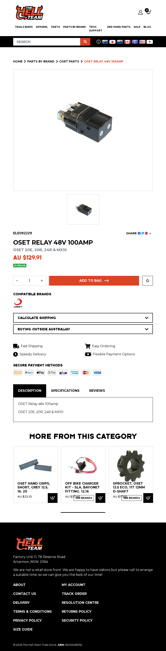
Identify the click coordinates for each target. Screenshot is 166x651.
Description (29, 391)
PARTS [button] (55, 26)
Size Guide (23, 629)
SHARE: (132, 233)
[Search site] (85, 42)
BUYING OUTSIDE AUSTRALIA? (44, 329)
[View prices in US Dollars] (142, 42)
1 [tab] (83, 512)
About (19, 585)
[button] (147, 281)
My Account (73, 585)
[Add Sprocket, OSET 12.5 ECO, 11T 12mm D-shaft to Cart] (148, 498)
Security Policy (77, 620)
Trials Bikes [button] (24, 26)
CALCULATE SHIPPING (37, 318)
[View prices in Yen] (112, 42)
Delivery (21, 603)
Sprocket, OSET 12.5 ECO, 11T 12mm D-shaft (129, 487)
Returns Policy (77, 612)
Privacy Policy (27, 620)
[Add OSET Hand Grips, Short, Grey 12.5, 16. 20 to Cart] (52, 498)
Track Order (74, 594)
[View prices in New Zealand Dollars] (120, 42)
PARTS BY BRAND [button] (74, 26)
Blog (147, 26)
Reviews (97, 391)
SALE (137, 26)
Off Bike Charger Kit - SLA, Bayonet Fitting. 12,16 (82, 487)
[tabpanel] (35, 474)
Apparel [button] (42, 26)
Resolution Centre (80, 603)
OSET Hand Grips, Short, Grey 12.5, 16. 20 (33, 487)
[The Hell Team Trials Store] (29, 12)
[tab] (29, 390)
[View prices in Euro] (135, 42)
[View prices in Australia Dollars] (105, 42)
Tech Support (95, 28)
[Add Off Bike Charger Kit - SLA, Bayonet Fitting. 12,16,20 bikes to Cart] (100, 498)
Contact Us (24, 594)
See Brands (84, 497)
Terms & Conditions (32, 612)
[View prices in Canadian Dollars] (127, 42)
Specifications (65, 391)
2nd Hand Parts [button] (118, 26)
